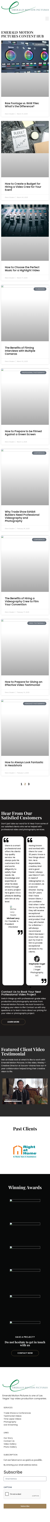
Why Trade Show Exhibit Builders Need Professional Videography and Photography (22, 516)
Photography (10, 1421)
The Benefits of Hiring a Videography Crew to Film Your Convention (22, 601)
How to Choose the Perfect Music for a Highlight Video (22, 268)
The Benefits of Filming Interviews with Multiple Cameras (20, 351)
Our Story (8, 1438)
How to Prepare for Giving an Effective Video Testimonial (23, 683)
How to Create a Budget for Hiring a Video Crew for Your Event (23, 187)
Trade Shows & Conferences (17, 1413)
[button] (47, 19)
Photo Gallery (10, 1446)
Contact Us (9, 1441)
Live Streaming (11, 1424)
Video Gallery (10, 1444)
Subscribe (25, 1506)
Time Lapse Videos (12, 1418)
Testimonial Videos (12, 1416)
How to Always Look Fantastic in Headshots (24, 764)
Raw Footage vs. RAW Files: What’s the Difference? (22, 104)
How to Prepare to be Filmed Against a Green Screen (23, 432)
